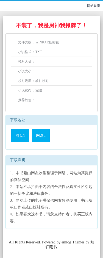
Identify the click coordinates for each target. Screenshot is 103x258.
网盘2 (41, 136)
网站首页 (93, 6)
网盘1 (20, 136)
